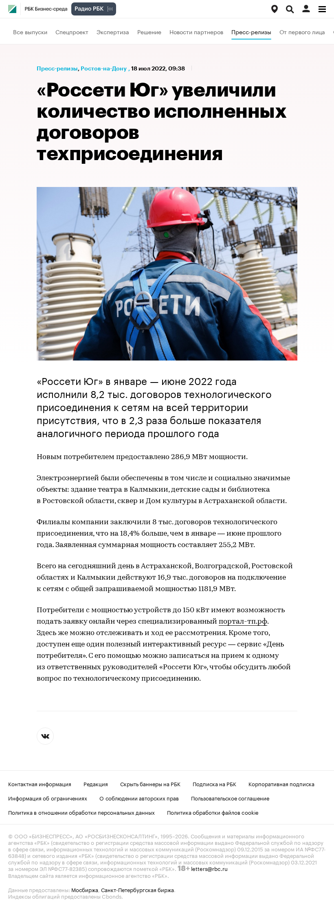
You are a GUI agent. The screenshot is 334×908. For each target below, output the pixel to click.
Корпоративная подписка (281, 783)
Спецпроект (71, 31)
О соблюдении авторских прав (139, 798)
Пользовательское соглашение (230, 798)
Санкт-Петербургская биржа (137, 889)
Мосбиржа (84, 889)
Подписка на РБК (214, 783)
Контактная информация (39, 783)
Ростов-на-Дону (104, 68)
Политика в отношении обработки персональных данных (81, 812)
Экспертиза (113, 31)
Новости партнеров (196, 31)
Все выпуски (30, 31)
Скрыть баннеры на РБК (150, 783)
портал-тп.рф (243, 622)
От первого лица (302, 31)
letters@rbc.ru (209, 868)
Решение (149, 31)
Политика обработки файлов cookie (213, 812)
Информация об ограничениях (47, 798)
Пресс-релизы (251, 31)
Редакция (96, 783)
